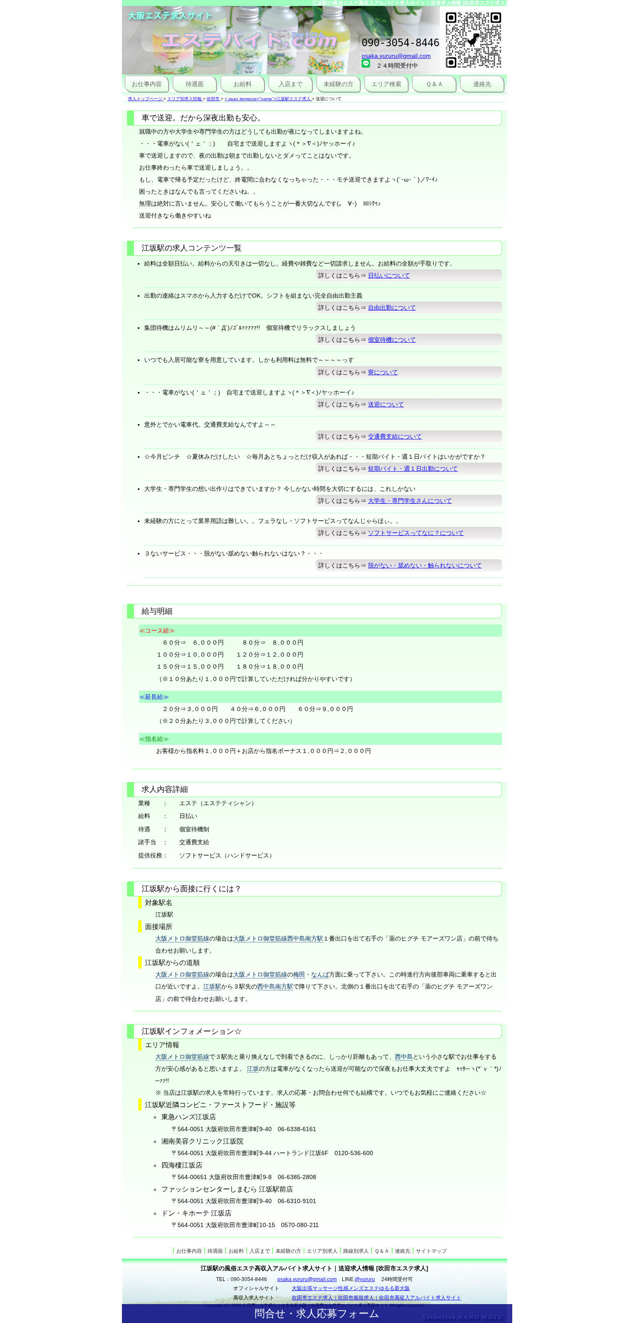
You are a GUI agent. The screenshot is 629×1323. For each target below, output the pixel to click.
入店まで (291, 84)
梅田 (299, 974)
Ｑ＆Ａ (434, 84)
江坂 (253, 1068)
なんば (320, 974)
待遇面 (195, 84)
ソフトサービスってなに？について (416, 532)
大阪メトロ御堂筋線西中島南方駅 (278, 938)
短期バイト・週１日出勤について (413, 468)
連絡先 (482, 84)
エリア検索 (386, 84)
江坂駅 (212, 986)
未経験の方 (338, 84)
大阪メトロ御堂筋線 (182, 938)
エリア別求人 (322, 1251)
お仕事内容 (147, 84)
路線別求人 (356, 1251)
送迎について (386, 404)
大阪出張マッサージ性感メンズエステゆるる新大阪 (351, 1288)
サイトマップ (431, 1251)
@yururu (365, 1279)
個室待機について (392, 339)
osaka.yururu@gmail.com (396, 55)
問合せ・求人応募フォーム (317, 1313)
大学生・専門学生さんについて (410, 500)
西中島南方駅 (275, 986)
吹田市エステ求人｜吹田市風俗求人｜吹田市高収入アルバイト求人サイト (376, 1298)
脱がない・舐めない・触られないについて (425, 565)
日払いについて (389, 275)
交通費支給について (395, 436)
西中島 (404, 1056)
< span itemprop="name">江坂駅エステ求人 (268, 98)
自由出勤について (392, 307)
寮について (383, 372)
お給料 (243, 84)
